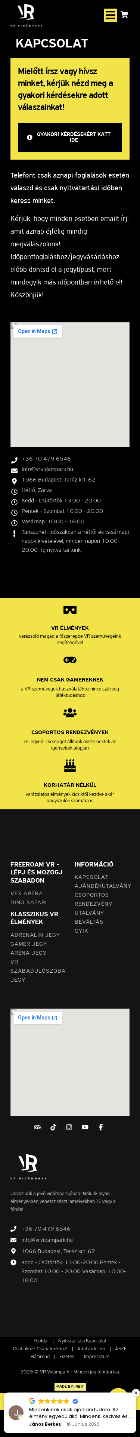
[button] (110, 15)
